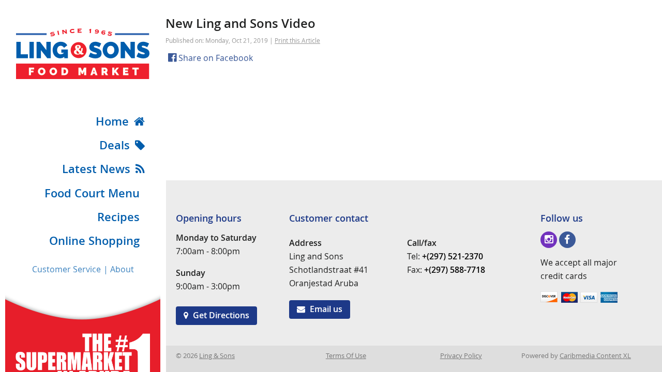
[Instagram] (548, 239)
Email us (325, 309)
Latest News (96, 169)
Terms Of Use (346, 355)
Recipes (118, 217)
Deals (114, 145)
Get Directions (220, 315)
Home (112, 121)
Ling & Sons (217, 355)
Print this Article (297, 40)
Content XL (595, 355)
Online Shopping (94, 241)
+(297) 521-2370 (452, 256)
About (122, 269)
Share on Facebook (214, 58)
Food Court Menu (92, 193)
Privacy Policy (461, 355)
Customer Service (66, 269)
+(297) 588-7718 (454, 269)
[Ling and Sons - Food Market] (82, 76)
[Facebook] (567, 239)
